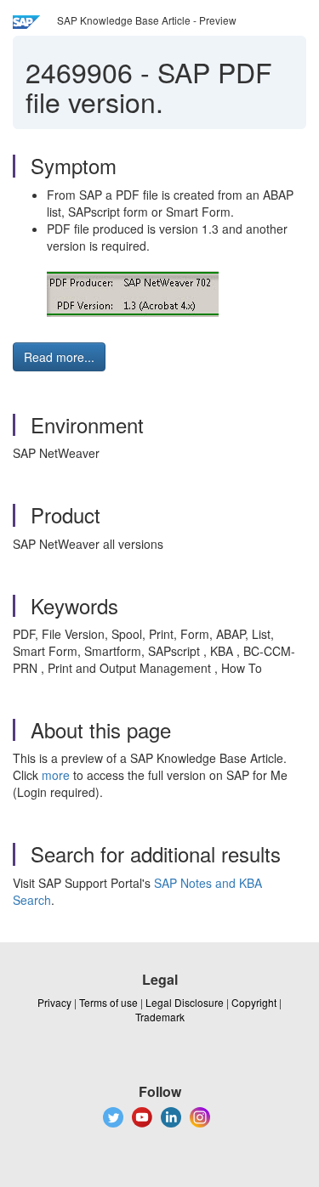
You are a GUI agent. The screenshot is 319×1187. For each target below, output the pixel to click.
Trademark (160, 1016)
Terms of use (108, 1002)
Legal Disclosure (184, 1002)
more (56, 774)
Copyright (253, 1002)
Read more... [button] (59, 356)
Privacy (54, 1002)
